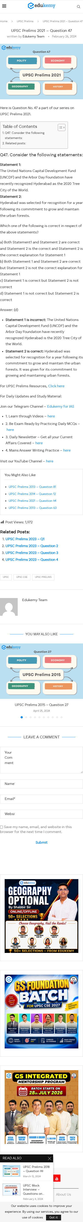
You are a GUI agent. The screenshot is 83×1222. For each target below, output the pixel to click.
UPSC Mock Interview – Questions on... (33, 1190)
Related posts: (15, 143)
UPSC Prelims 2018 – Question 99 (36, 1169)
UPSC (6, 577)
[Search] (78, 6)
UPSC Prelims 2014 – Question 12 (32, 494)
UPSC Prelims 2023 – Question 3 (32, 553)
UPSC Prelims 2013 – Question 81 (32, 487)
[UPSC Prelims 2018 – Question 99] (11, 1171)
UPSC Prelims (25, 21)
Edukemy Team (33, 36)
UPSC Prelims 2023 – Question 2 (32, 546)
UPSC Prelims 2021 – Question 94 (32, 500)
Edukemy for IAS (60, 407)
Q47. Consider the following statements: (24, 135)
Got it (53, 1217)
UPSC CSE (21, 577)
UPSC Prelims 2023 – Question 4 (32, 560)
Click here (56, 386)
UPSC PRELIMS (43, 577)
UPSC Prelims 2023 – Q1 (25, 539)
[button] (4, 680)
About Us (63, 1195)
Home (4, 21)
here (51, 416)
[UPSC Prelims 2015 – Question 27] (41, 671)
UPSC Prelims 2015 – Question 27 (41, 705)
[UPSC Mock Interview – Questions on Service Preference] (11, 1189)
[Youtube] (56, 1178)
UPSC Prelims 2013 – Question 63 (33, 508)
